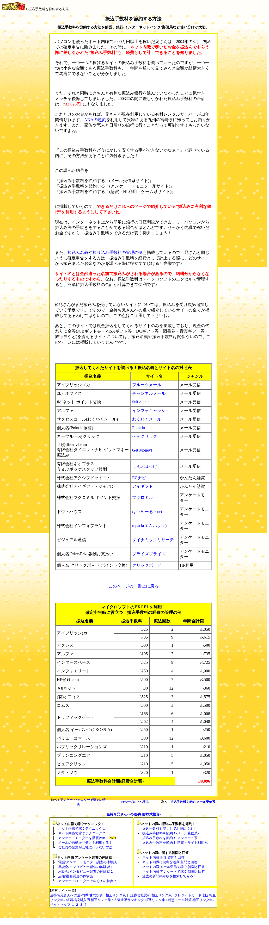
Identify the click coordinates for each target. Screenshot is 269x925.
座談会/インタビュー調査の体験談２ (85, 871)
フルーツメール (146, 385)
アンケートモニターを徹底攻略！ (83, 838)
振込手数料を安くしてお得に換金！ (169, 828)
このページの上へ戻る (133, 802)
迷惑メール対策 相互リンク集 (190, 900)
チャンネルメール (149, 393)
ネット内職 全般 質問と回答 (163, 857)
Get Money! (142, 450)
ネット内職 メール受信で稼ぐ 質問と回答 (173, 867)
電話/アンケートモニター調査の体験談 (87, 862)
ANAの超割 (95, 119)
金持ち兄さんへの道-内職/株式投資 (76, 895)
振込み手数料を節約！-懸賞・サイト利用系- (175, 843)
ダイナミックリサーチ (153, 540)
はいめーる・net (147, 511)
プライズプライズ (149, 554)
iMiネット (141, 402)
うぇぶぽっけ (144, 466)
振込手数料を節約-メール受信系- (193, 802)
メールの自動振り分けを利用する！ (85, 843)
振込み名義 (78, 252)
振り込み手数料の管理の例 (118, 252)
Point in (138, 428)
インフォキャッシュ (151, 410)
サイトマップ (60, 905)
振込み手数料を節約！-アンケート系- (170, 838)
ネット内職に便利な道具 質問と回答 (169, 862)
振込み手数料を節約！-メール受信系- (170, 833)
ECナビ (139, 478)
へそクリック (144, 436)
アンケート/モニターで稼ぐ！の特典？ (87, 881)
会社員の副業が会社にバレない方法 (85, 847)
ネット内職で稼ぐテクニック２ (82, 833)
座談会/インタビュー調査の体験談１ (85, 867)
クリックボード (146, 565)
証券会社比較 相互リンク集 (151, 895)
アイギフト (142, 486)
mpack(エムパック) (149, 525)
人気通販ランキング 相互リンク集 (139, 900)
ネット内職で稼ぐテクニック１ (82, 828)
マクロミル (142, 497)
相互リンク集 (116, 895)
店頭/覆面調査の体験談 (75, 876)
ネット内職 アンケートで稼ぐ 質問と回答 (173, 871)
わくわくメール (146, 419)
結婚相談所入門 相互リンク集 (88, 900)
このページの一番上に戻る (133, 586)
